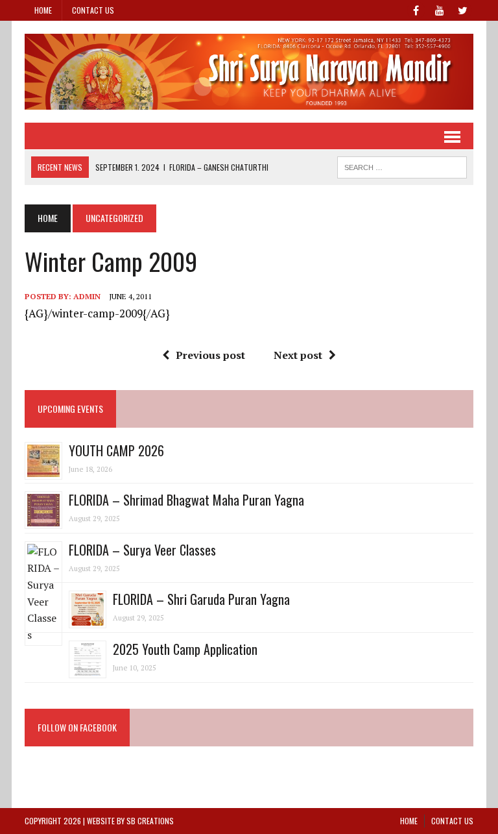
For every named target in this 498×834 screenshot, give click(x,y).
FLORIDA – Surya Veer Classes (142, 549)
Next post (298, 355)
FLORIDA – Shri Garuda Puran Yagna (201, 599)
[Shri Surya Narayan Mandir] (249, 72)
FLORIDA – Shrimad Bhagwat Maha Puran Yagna (186, 499)
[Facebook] (416, 9)
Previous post (210, 355)
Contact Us (93, 10)
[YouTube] (439, 9)
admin (87, 296)
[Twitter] (463, 9)
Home (43, 10)
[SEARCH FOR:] (402, 165)
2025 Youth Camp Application (185, 649)
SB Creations (150, 820)
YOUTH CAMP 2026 (116, 450)
